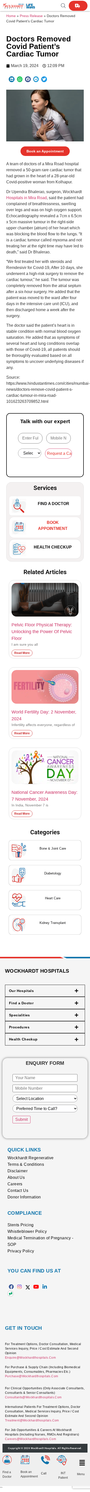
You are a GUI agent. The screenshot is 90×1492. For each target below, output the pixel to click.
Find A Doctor (53, 504)
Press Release (31, 16)
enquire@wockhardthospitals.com (30, 1357)
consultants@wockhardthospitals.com (33, 1397)
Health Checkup (53, 547)
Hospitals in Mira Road (26, 198)
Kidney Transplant (53, 923)
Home (11, 16)
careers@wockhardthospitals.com (30, 1439)
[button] (11, 79)
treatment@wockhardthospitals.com (32, 1420)
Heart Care (52, 898)
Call (43, 1473)
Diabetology (52, 873)
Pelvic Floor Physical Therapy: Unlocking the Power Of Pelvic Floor (42, 631)
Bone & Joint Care (53, 848)
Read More (22, 653)
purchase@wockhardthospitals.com (31, 1376)
